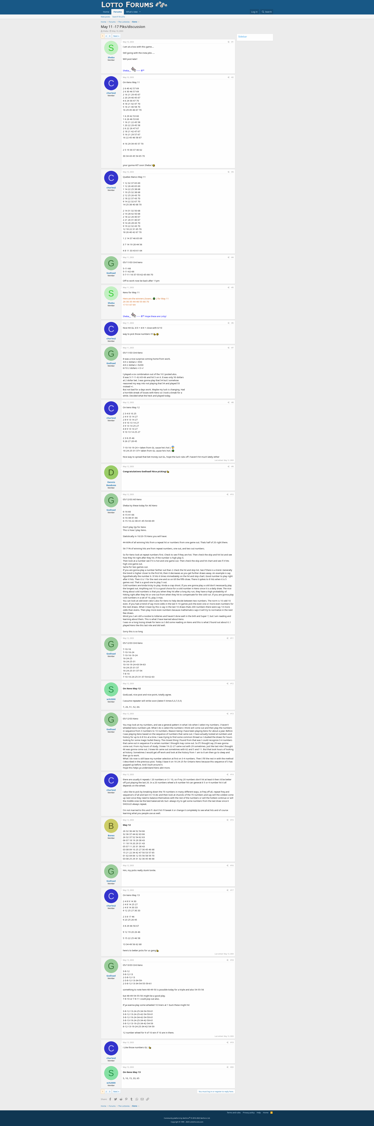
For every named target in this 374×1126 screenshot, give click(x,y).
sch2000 (111, 699)
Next (115, 36)
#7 (232, 347)
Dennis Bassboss (111, 484)
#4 (232, 257)
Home (106, 11)
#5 (232, 287)
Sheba (105, 31)
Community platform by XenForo (187, 1118)
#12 (232, 683)
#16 (232, 865)
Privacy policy (249, 1112)
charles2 (111, 92)
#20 (232, 1067)
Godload (111, 272)
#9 (232, 466)
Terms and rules (234, 1112)
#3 (232, 172)
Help (259, 1112)
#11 (232, 638)
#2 (232, 77)
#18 (232, 960)
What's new (132, 11)
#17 (232, 890)
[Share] (228, 42)
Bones (111, 835)
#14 (232, 774)
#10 (232, 494)
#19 (232, 1042)
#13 (232, 713)
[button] (140, 11)
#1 (232, 42)
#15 (232, 820)
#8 (232, 402)
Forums (118, 11)
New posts (105, 16)
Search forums (118, 16)
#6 (232, 323)
